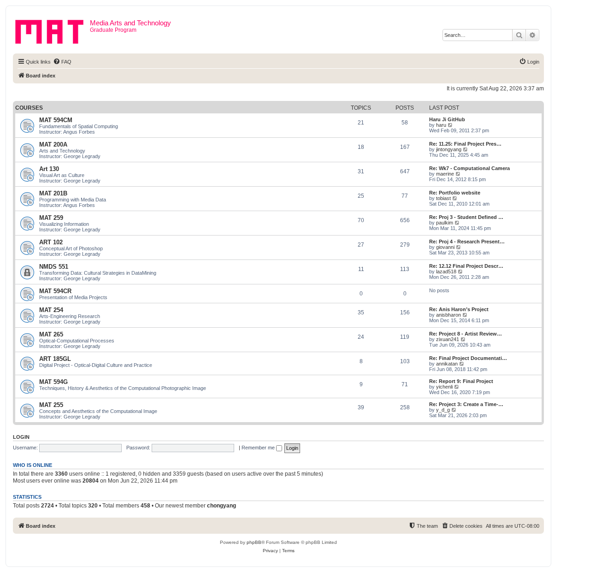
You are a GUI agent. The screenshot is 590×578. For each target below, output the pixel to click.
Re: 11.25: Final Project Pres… (465, 144)
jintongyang (448, 149)
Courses (29, 108)
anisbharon (448, 315)
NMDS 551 (53, 266)
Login (21, 437)
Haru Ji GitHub (447, 119)
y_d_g (443, 410)
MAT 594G (53, 381)
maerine (445, 174)
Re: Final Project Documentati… (468, 358)
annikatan (447, 363)
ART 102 (51, 242)
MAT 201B (53, 193)
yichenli (444, 386)
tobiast (443, 198)
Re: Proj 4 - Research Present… (467, 241)
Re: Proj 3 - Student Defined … (466, 217)
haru (441, 125)
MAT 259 (51, 217)
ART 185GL (55, 358)
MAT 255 (51, 404)
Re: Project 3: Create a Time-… (466, 404)
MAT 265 (51, 334)
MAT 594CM (55, 120)
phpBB (254, 542)
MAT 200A (53, 144)
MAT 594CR (55, 291)
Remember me (259, 447)
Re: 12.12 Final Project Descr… (466, 266)
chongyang (221, 505)
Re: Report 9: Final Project (461, 381)
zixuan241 (447, 339)
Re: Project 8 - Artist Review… (465, 333)
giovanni (445, 247)
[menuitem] (62, 61)
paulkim (444, 222)
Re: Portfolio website (454, 192)
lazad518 (446, 271)
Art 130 (49, 168)
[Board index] (52, 30)
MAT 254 (51, 310)
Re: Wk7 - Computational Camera (469, 168)
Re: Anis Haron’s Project (459, 309)
